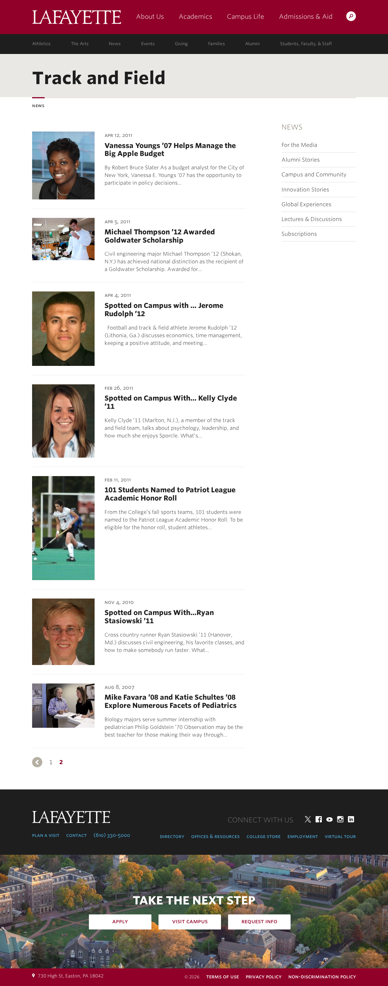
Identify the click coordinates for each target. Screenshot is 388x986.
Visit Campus (190, 921)
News (115, 43)
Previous (37, 762)
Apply (120, 921)
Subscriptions (299, 234)
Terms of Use (222, 976)
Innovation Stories (305, 189)
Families (216, 43)
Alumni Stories (300, 160)
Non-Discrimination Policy (322, 976)
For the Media (299, 145)
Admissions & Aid (306, 16)
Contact (76, 835)
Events (148, 43)
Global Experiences (306, 204)
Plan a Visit (45, 835)
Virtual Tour (340, 836)
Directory (172, 836)
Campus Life (245, 16)
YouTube (329, 819)
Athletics (41, 43)
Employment (302, 836)
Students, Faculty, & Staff (306, 43)
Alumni (252, 43)
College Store (264, 836)
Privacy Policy (263, 976)
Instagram (340, 819)
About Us (150, 16)
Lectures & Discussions (311, 219)
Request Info (259, 921)
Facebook (319, 819)
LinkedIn (351, 819)
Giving (181, 43)
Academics (195, 16)
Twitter (308, 819)
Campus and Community (314, 174)
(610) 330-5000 (111, 835)
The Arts (80, 43)
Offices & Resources (215, 836)
